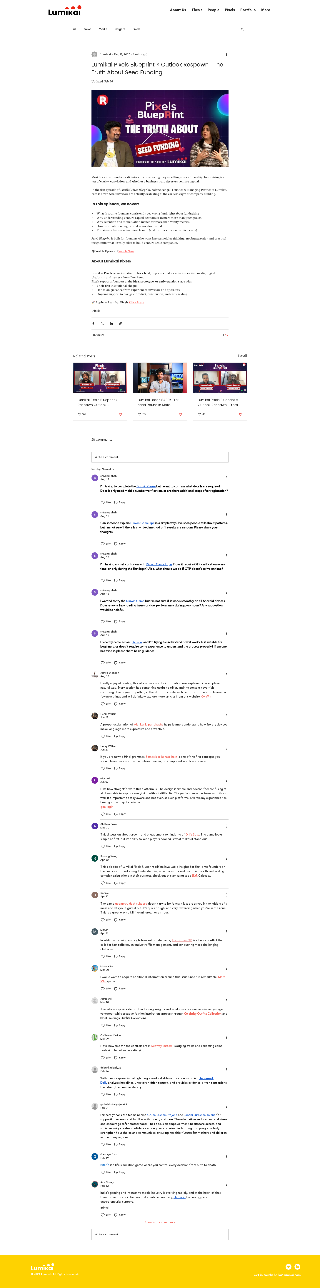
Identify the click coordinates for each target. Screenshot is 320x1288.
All (74, 29)
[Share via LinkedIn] (111, 323)
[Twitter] (288, 1267)
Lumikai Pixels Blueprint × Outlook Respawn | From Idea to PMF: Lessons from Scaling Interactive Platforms (219, 402)
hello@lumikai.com (287, 1275)
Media (103, 29)
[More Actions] (226, 478)
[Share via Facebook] (93, 323)
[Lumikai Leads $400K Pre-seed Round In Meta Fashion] (160, 378)
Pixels (136, 29)
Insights (120, 29)
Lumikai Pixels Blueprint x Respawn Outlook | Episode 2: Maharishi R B (97, 402)
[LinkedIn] (297, 1267)
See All (242, 355)
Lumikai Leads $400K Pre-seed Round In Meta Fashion (158, 402)
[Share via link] (120, 323)
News (87, 29)
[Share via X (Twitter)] (102, 323)
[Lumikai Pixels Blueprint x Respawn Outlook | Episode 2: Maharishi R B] (100, 378)
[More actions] (226, 54)
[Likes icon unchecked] (102, 502)
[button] (242, 29)
